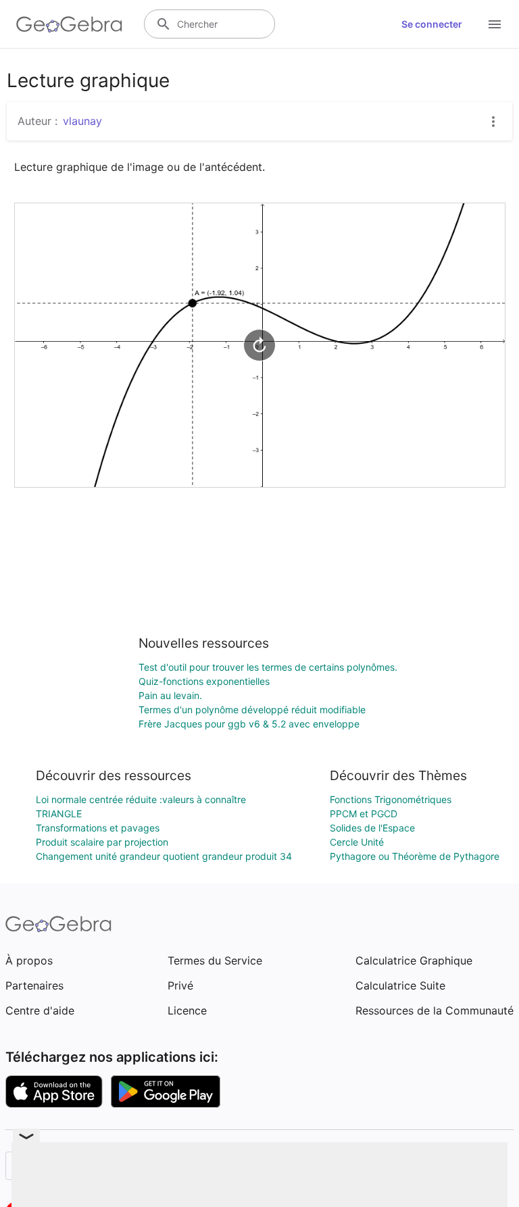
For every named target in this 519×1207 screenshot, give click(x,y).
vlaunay (82, 121)
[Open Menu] (495, 24)
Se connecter (431, 24)
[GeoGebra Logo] (69, 24)
